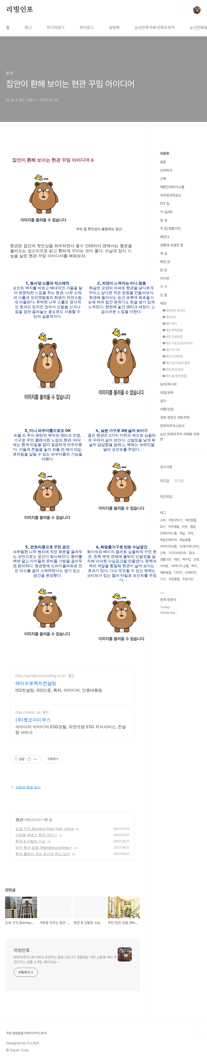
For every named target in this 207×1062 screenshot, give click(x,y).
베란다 (164, 237)
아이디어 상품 (180, 566)
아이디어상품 (168, 546)
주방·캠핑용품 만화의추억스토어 (26, 1033)
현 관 (19, 819)
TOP (197, 1035)
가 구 (163, 287)
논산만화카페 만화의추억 (155, 27)
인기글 (179, 481)
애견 (163, 303)
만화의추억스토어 (172, 426)
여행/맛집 (166, 409)
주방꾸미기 (175, 520)
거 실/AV (166, 212)
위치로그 (87, 27)
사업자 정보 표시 (28, 787)
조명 (196, 559)
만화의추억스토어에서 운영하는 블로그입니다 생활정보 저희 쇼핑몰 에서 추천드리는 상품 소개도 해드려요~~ (65, 959)
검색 (185, 10)
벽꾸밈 (186, 559)
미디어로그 (56, 27)
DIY (162, 527)
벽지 (194, 566)
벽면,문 (165, 262)
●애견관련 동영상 (173, 310)
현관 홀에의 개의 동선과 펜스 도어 (42, 854)
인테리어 (166, 170)
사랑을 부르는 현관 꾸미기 (36, 835)
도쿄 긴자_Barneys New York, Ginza (44, 828)
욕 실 (163, 253)
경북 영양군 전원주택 (174, 417)
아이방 (164, 278)
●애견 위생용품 (172, 356)
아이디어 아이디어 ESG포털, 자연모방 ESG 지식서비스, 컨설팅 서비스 (70, 729)
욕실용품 (185, 540)
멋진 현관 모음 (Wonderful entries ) (43, 847)
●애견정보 (169, 317)
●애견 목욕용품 (172, 330)
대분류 (164, 153)
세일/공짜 (166, 393)
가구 (163, 579)
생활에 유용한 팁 (171, 245)
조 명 (163, 295)
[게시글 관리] (35, 759)
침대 (191, 553)
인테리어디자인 (189, 546)
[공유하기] (29, 759)
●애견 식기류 (171, 350)
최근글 (164, 481)
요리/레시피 (168, 384)
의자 (190, 533)
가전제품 (173, 527)
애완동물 (165, 572)
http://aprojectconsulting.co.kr (40, 675)
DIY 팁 (165, 204)
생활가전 (165, 559)
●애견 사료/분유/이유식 (177, 343)
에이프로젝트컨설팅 (35, 683)
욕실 (182, 533)
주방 (184, 527)
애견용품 (190, 520)
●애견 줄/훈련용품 (174, 376)
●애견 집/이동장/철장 (176, 363)
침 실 (163, 220)
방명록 (114, 27)
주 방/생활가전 (170, 229)
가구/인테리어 (177, 553)
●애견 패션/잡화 (173, 369)
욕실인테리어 (168, 540)
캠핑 (163, 162)
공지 (163, 401)
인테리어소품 (168, 533)
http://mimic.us (27, 712)
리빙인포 (19, 9)
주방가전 (187, 579)
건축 (163, 179)
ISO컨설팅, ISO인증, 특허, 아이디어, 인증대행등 (58, 690)
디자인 (178, 572)
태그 (28, 27)
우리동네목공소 (170, 195)
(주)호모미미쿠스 (33, 719)
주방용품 (173, 579)
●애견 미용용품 (172, 337)
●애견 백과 (169, 324)
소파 (163, 520)
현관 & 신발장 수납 (30, 841)
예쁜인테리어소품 (172, 187)
